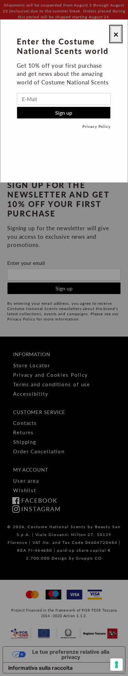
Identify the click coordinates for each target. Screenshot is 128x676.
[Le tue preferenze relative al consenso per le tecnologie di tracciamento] (116, 664)
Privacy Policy (96, 126)
